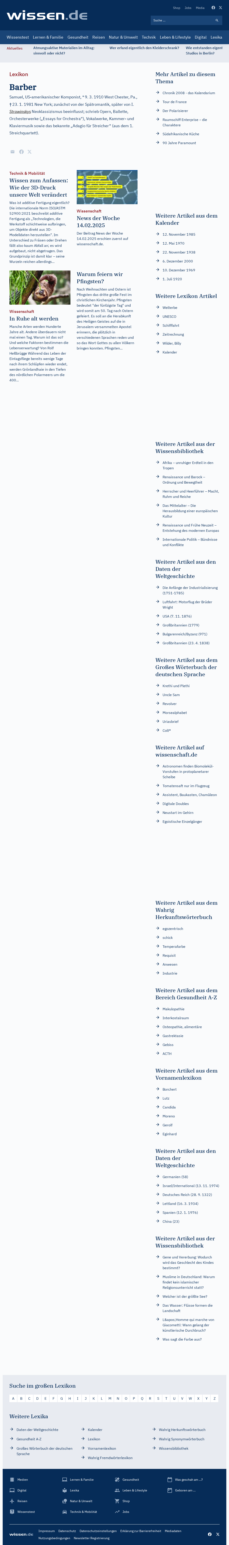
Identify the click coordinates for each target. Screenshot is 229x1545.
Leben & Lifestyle (175, 37)
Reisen (98, 37)
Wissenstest (18, 37)
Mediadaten (173, 1531)
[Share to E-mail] (12, 152)
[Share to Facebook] (21, 152)
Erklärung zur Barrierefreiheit (140, 1531)
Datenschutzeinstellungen (98, 1531)
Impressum (46, 1531)
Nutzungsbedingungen (54, 1538)
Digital (201, 37)
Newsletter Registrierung (91, 1538)
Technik (149, 37)
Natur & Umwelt (123, 37)
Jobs (188, 8)
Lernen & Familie (48, 37)
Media (200, 8)
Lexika (216, 37)
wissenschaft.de (90, 244)
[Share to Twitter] (29, 152)
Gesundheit (78, 37)
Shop (176, 8)
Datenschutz (67, 1531)
